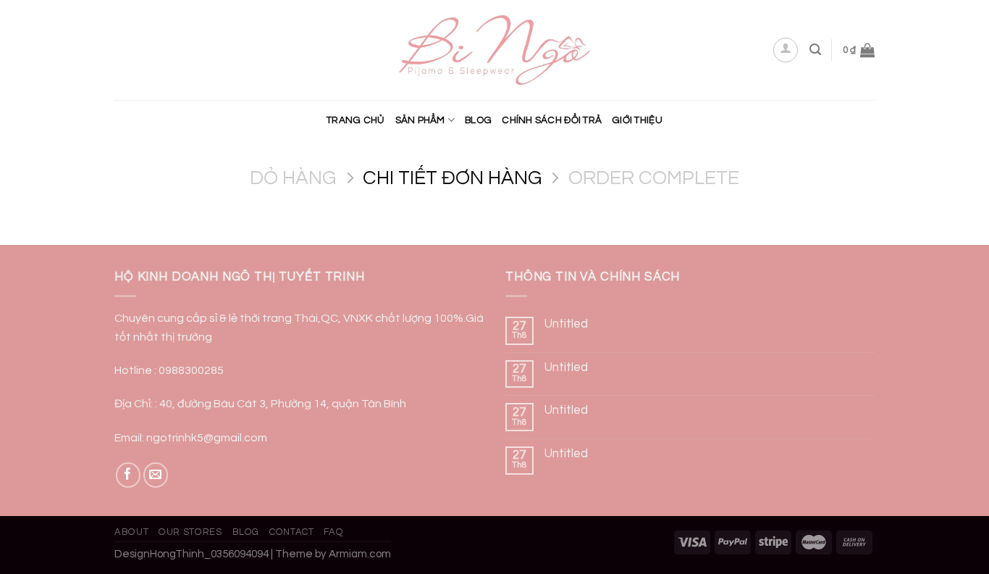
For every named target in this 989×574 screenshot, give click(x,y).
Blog (478, 120)
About (131, 532)
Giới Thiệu (637, 120)
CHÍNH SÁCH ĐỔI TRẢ (552, 120)
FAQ (333, 532)
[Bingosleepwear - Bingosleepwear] (495, 50)
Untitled (566, 323)
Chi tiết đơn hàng (452, 178)
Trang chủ (355, 120)
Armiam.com (360, 554)
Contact (291, 532)
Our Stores (190, 532)
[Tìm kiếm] (815, 50)
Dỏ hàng (293, 178)
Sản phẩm (420, 120)
